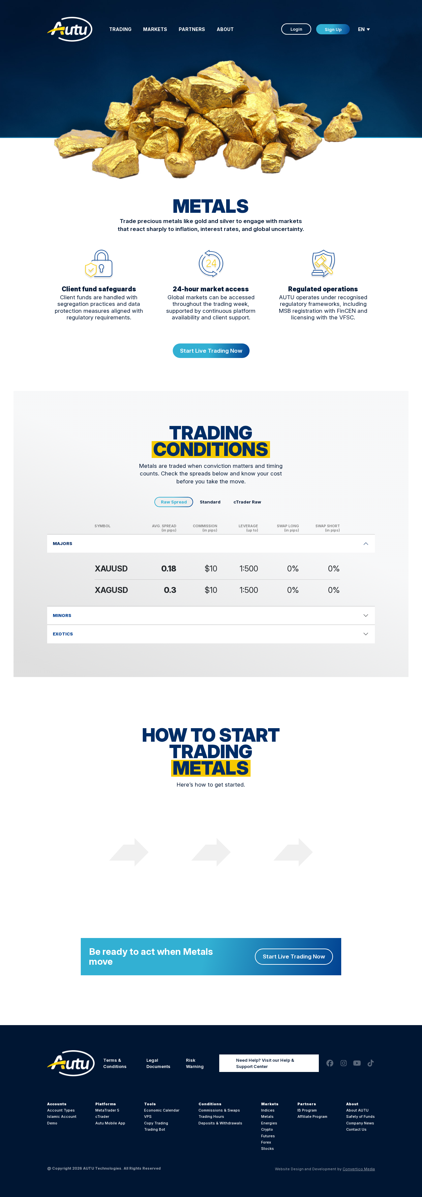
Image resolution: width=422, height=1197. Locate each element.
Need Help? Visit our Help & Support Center (265, 1063)
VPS (148, 1116)
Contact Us (356, 1129)
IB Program (307, 1110)
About (225, 29)
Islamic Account (61, 1116)
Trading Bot (154, 1129)
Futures (268, 1136)
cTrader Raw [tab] (247, 501)
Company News (360, 1123)
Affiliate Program (312, 1116)
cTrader (102, 1116)
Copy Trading (156, 1123)
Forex (266, 1142)
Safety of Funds (360, 1116)
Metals (267, 1116)
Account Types (61, 1110)
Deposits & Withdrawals (220, 1123)
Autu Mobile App (110, 1123)
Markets (155, 29)
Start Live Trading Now (211, 350)
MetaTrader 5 (107, 1110)
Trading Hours (211, 1116)
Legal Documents (158, 1063)
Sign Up (333, 29)
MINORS (62, 615)
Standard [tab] (210, 501)
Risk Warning (195, 1063)
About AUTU (357, 1110)
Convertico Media (359, 1169)
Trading (120, 29)
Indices (268, 1110)
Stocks (267, 1148)
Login (296, 29)
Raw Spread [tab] (174, 501)
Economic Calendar (161, 1110)
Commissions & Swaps (219, 1110)
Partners (192, 29)
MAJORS (62, 543)
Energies (269, 1123)
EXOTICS (63, 633)
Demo (52, 1123)
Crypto (267, 1129)
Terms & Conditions (115, 1063)
